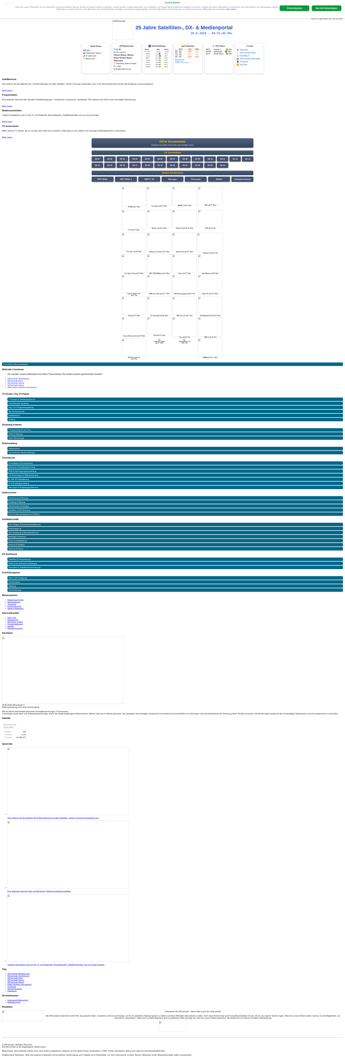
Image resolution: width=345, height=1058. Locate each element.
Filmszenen (196, 179)
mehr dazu (230, 9)
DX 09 (197, 159)
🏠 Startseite (242, 50)
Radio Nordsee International (19, 984)
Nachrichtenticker (14, 989)
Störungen (172, 179)
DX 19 (160, 165)
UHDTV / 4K (149, 179)
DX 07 (172, 159)
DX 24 (222, 165)
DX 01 (97, 159)
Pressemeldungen (15, 624)
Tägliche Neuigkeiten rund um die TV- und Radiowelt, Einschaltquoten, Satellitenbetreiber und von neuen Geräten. (56, 965)
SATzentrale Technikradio (18, 379)
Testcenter (11, 604)
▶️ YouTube (242, 64)
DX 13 (247, 159)
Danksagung (12, 620)
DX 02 (109, 159)
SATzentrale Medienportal (18, 974)
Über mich (11, 617)
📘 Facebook (242, 61)
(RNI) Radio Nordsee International (22, 387)
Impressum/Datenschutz (17, 1000)
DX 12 (235, 159)
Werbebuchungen (15, 628)
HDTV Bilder (102, 179)
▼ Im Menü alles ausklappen (15, 364)
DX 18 (147, 165)
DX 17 (134, 165)
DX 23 (210, 165)
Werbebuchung (13, 1002)
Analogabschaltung (242, 179)
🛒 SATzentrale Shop (246, 53)
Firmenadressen (14, 606)
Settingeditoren (13, 602)
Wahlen (219, 179)
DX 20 (172, 165)
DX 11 (222, 159)
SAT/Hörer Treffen (15, 622)
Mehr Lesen (7, 90)
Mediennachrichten (15, 600)
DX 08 (185, 159)
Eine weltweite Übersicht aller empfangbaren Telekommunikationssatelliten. (39, 891)
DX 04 (134, 159)
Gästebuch (12, 991)
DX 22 (197, 165)
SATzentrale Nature (15, 385)
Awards (10, 626)
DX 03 (122, 159)
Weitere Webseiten (15, 608)
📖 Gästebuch (243, 55)
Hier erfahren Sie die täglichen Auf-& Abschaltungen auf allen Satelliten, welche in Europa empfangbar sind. (53, 818)
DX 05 (147, 159)
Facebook (11, 987)
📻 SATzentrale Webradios (248, 58)
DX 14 (97, 165)
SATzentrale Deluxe (15, 383)
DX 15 (109, 165)
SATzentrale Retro (15, 381)
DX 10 (210, 159)
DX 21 (185, 165)
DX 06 (160, 159)
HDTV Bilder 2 (126, 179)
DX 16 (122, 165)
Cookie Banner (172, 2)
